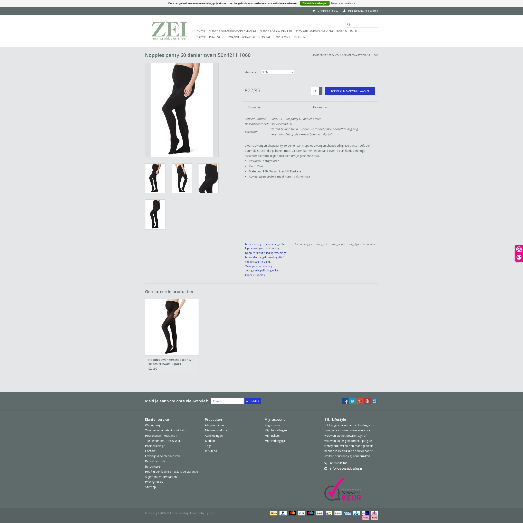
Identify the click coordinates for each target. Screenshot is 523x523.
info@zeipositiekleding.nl (346, 468)
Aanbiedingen (214, 436)
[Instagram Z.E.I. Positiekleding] (374, 401)
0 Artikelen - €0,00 (328, 10)
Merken (299, 37)
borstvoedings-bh (273, 244)
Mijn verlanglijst (275, 441)
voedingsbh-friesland (257, 261)
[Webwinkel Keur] (351, 489)
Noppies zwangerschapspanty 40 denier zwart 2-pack (169, 362)
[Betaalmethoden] (273, 513)
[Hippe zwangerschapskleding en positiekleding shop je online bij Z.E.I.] (170, 31)
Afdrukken (369, 244)
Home (200, 31)
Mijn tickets (272, 436)
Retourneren (153, 466)
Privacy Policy (154, 482)
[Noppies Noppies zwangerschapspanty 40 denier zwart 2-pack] (172, 327)
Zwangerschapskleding (314, 31)
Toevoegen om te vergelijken (344, 244)
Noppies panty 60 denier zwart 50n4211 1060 (349, 55)
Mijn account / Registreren (363, 10)
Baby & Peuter (347, 31)
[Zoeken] (347, 24)
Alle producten (214, 425)
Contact (150, 451)
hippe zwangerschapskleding (262, 248)
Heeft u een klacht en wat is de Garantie (171, 472)
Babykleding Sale (210, 37)
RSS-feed (211, 451)
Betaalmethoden (156, 461)
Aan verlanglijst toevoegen (310, 244)
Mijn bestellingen (276, 430)
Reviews (320, 107)
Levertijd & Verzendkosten (162, 456)
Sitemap (150, 487)
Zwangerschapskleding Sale (249, 37)
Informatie (252, 107)
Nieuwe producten (217, 430)
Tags (208, 446)
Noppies (250, 253)
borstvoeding (253, 244)
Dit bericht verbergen (315, 3)
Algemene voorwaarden (161, 477)
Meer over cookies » (343, 3)
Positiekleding (265, 253)
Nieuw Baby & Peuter (275, 31)
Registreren (272, 425)
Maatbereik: (252, 72)
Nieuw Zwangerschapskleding (232, 31)
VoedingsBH (275, 257)
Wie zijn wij (152, 425)
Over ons (283, 37)
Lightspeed (211, 513)
